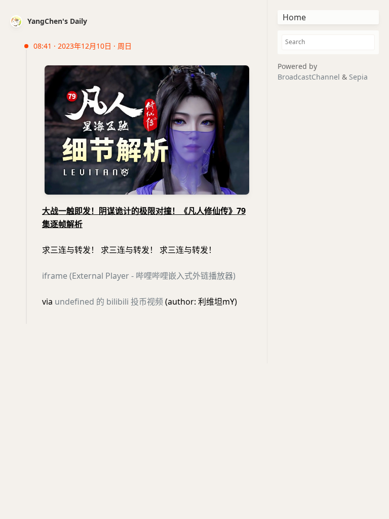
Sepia (358, 77)
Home (294, 17)
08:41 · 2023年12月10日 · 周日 (82, 46)
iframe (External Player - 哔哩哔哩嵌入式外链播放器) (139, 275)
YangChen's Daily (57, 21)
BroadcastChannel (310, 77)
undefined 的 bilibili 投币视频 (109, 301)
